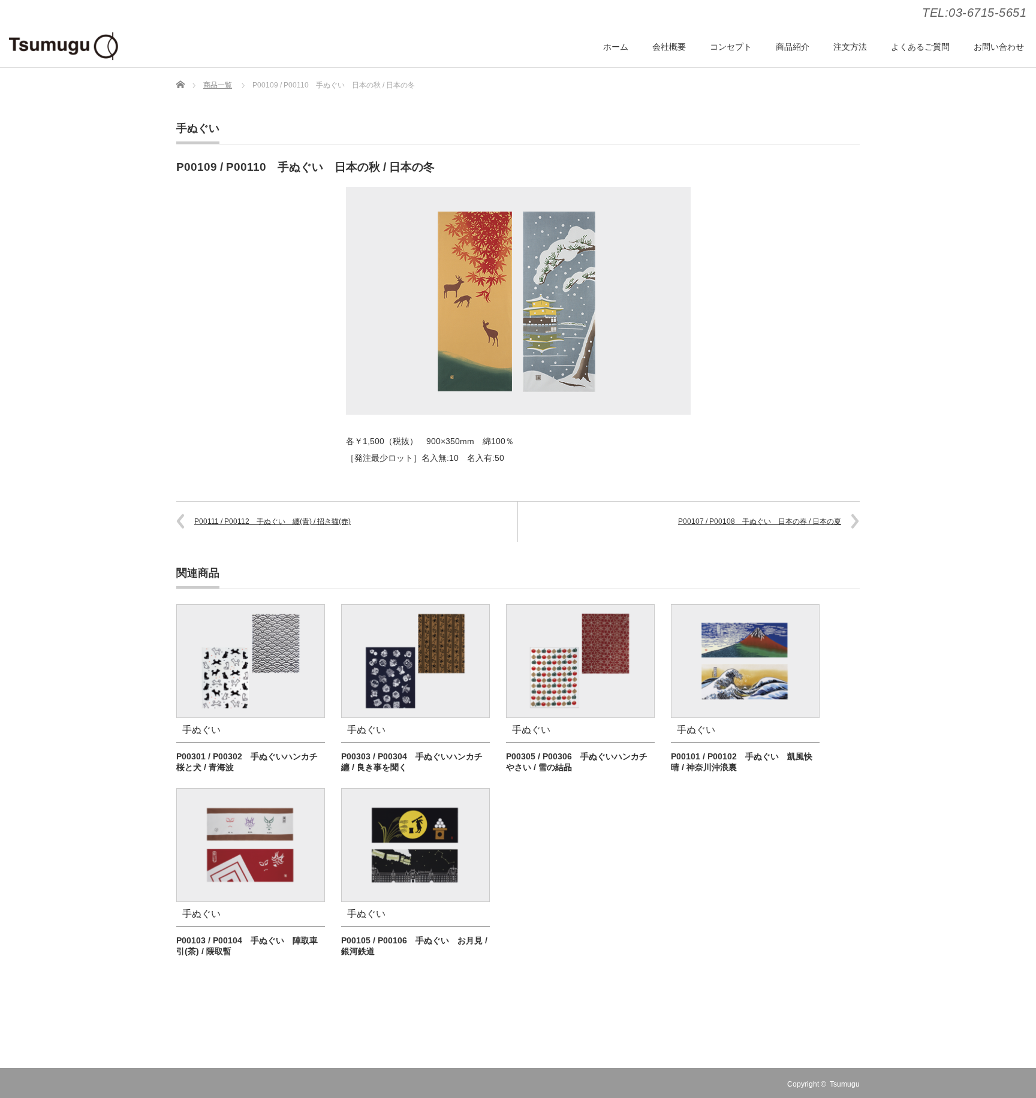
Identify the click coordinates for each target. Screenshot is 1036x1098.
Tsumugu (845, 1084)
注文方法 (850, 47)
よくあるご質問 (920, 47)
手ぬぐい (197, 128)
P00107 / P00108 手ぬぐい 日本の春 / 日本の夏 (759, 521)
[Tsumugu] (63, 46)
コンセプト (731, 47)
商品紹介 (792, 47)
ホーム (615, 47)
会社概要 (669, 47)
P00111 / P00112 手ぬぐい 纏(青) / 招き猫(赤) (272, 521)
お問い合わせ (999, 47)
